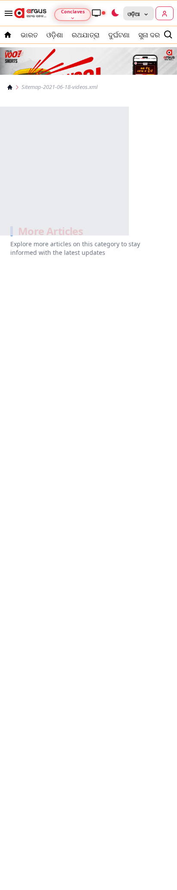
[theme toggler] (115, 13)
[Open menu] (6, 13)
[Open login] (165, 13)
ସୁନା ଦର (149, 35)
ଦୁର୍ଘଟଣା (119, 35)
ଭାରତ (29, 35)
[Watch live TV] (98, 12)
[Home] (10, 87)
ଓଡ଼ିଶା (54, 35)
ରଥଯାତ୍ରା (86, 35)
